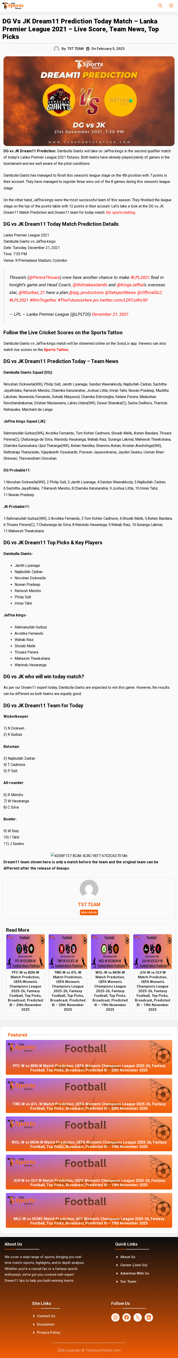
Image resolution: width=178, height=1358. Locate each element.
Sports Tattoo (56, 349)
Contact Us (46, 1316)
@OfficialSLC (149, 292)
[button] (160, 6)
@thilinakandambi (90, 284)
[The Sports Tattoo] (12, 6)
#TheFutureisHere (75, 300)
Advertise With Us (134, 1273)
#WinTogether (43, 300)
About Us (127, 1257)
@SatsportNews (120, 292)
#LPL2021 (140, 277)
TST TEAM (75, 49)
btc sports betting (120, 212)
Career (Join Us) (133, 1265)
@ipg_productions (86, 292)
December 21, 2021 (110, 314)
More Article (89, 912)
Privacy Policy (48, 1332)
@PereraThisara (44, 277)
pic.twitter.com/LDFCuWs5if (120, 300)
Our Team (128, 1281)
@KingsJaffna (130, 284)
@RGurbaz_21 (32, 292)
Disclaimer (46, 1324)
